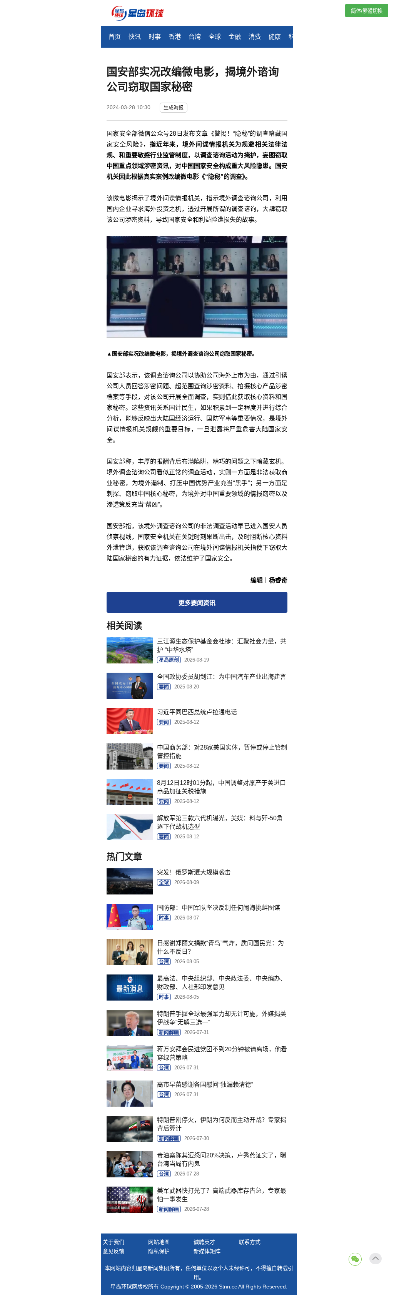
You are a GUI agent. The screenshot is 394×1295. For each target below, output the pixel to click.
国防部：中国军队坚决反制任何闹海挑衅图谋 (218, 907)
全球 (215, 36)
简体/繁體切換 (366, 11)
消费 (255, 36)
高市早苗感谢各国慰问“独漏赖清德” (205, 1084)
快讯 (135, 36)
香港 (175, 36)
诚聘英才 (204, 1242)
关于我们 (113, 1242)
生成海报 (174, 107)
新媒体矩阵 (207, 1251)
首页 (115, 36)
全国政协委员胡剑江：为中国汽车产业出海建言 (221, 676)
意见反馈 (113, 1251)
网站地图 (159, 1242)
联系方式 (249, 1242)
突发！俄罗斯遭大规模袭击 (194, 872)
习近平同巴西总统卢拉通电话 (197, 712)
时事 (155, 36)
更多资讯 (197, 603)
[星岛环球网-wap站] (142, 14)
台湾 (195, 36)
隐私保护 (159, 1251)
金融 (235, 36)
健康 (275, 36)
